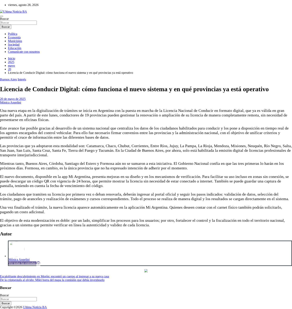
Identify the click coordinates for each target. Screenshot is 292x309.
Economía (14, 37)
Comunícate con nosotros (24, 51)
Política (12, 34)
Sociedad (13, 44)
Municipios (15, 41)
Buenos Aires (8, 79)
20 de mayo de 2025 (13, 99)
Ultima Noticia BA (35, 307)
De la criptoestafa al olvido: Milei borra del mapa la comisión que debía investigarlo (52, 280)
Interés (22, 79)
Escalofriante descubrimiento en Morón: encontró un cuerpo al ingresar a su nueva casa (54, 276)
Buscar (4, 18)
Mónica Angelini (10, 102)
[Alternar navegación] (1, 16)
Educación (14, 48)
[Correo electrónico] (38, 263)
